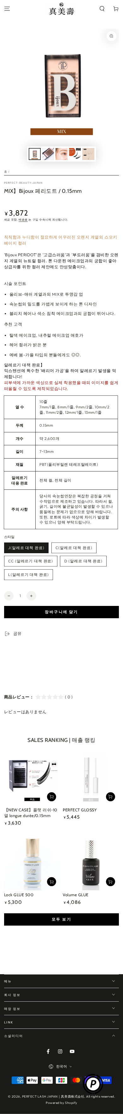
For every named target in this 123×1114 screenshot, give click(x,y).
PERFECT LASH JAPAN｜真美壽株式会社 (53, 1096)
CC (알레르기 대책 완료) (30, 561)
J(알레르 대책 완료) (26, 547)
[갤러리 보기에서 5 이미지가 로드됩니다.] (88, 154)
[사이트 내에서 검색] (102, 9)
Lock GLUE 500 (19, 894)
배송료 (23, 219)
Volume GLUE (76, 894)
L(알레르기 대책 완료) (28, 574)
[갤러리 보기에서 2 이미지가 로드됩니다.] (48, 154)
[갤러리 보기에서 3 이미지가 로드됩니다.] (61, 154)
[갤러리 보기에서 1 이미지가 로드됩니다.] (34, 154)
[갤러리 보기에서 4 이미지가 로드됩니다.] (75, 154)
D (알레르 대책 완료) (83, 561)
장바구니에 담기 (61, 611)
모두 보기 (61, 919)
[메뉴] (7, 9)
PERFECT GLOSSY (80, 810)
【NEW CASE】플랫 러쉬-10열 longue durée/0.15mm (30, 813)
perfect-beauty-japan (23, 182)
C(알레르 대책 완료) (74, 547)
